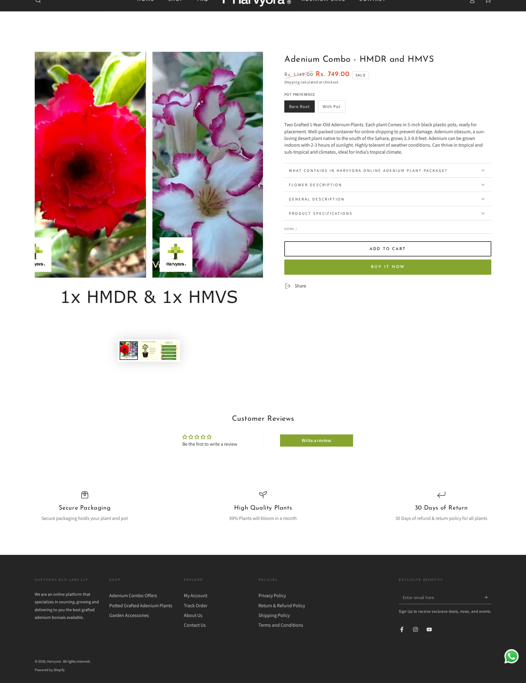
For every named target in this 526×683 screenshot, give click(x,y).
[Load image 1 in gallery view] (129, 350)
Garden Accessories (129, 615)
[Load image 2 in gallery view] (149, 350)
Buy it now (388, 267)
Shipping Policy (274, 615)
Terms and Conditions (280, 625)
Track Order (195, 605)
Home (289, 229)
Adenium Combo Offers (133, 595)
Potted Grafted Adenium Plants (140, 605)
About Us (193, 615)
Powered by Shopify (50, 669)
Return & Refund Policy (281, 605)
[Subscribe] (487, 597)
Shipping (292, 82)
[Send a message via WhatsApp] (511, 656)
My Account (195, 595)
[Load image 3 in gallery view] (169, 350)
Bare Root (301, 108)
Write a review (316, 440)
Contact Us (195, 625)
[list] (263, 506)
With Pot (333, 108)
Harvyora (54, 661)
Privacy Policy (272, 595)
